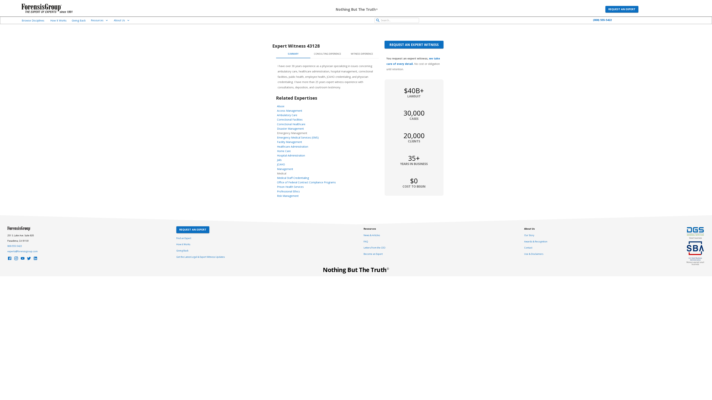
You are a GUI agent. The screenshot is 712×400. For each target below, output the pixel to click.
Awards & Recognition (535, 241)
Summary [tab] (293, 53)
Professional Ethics (288, 191)
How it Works (183, 244)
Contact (528, 247)
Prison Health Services (290, 187)
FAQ (366, 241)
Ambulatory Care (287, 115)
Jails (279, 160)
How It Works (58, 20)
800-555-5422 (14, 246)
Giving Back (79, 20)
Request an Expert (621, 9)
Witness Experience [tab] (362, 53)
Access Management (289, 110)
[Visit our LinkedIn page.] (35, 259)
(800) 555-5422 (602, 20)
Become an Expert (373, 254)
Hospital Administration (291, 155)
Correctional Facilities (290, 119)
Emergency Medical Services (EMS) (298, 137)
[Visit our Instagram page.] (16, 259)
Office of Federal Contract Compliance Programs (306, 182)
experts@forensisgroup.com (22, 251)
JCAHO (281, 164)
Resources (97, 20)
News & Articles (372, 235)
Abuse (280, 106)
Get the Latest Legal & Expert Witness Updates (200, 257)
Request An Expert (192, 229)
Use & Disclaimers (533, 254)
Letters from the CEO (374, 247)
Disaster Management (290, 128)
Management (285, 169)
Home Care (284, 151)
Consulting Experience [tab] (327, 53)
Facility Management (289, 142)
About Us (119, 20)
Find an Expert (183, 238)
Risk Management (288, 196)
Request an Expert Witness (414, 44)
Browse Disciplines (33, 20)
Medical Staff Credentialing (293, 178)
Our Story (529, 235)
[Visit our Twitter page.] (29, 259)
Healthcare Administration (292, 146)
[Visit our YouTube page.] (22, 259)
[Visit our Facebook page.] (9, 259)
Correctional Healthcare (291, 124)
